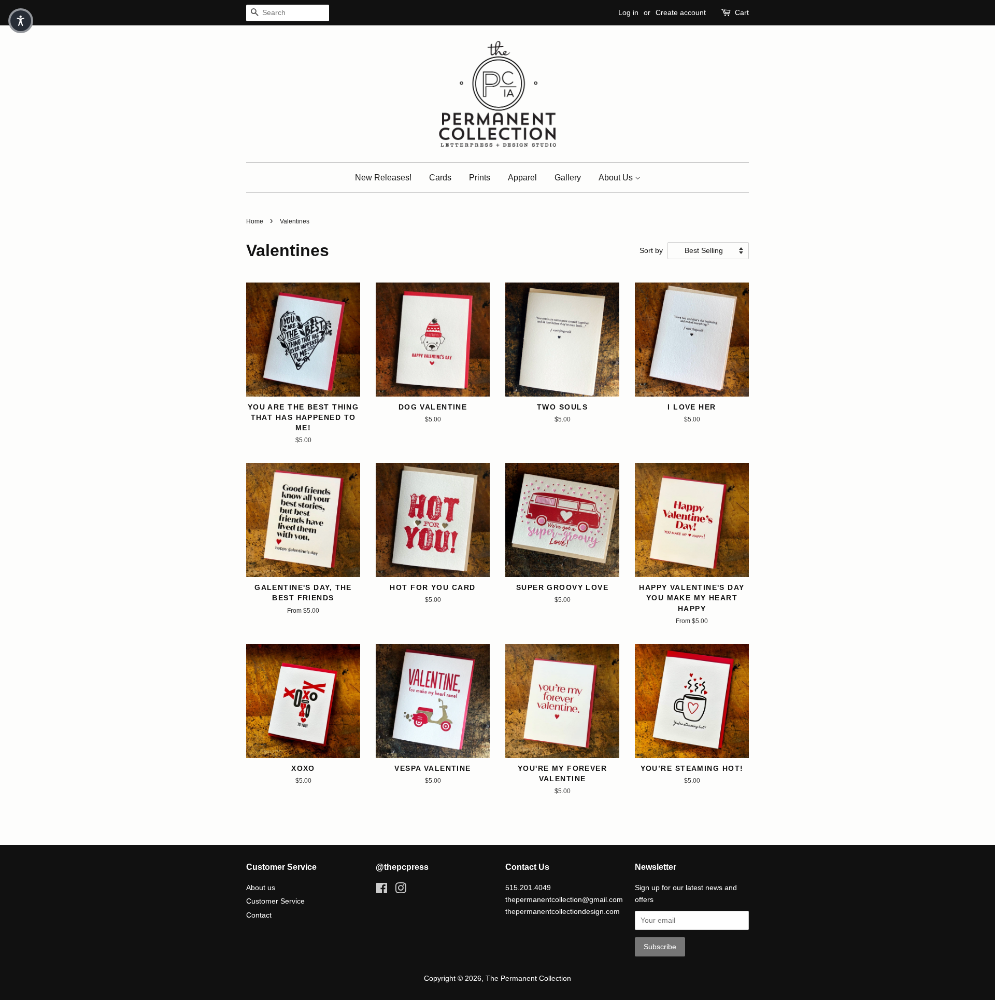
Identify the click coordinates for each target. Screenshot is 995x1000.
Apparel (522, 177)
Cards (440, 177)
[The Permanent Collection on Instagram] (400, 890)
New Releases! (383, 177)
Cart (742, 12)
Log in (628, 12)
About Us (617, 177)
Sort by (651, 250)
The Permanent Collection (528, 978)
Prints (479, 177)
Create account (681, 12)
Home (254, 221)
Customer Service (275, 901)
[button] (20, 20)
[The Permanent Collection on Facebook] (382, 890)
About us (260, 888)
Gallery (568, 177)
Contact (259, 915)
